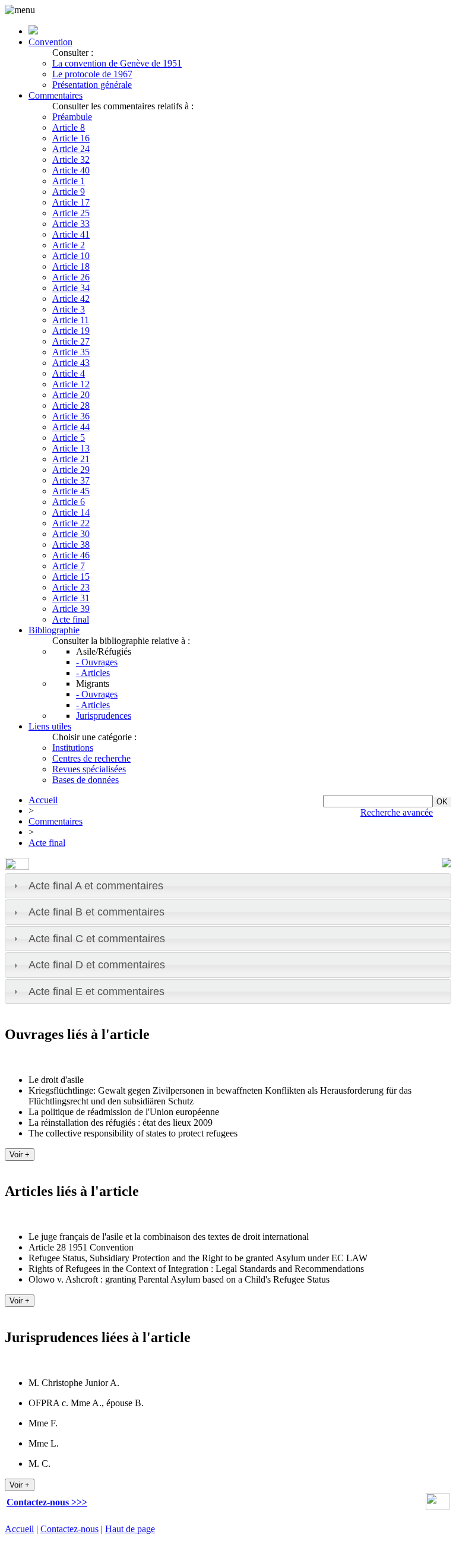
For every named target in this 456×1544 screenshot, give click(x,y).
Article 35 (71, 352)
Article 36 (71, 416)
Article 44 (71, 427)
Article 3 (68, 309)
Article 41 (71, 234)
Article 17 (71, 202)
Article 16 (71, 138)
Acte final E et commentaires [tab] (96, 991)
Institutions (72, 748)
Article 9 (68, 192)
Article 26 (71, 277)
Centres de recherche (91, 758)
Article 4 (68, 373)
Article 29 (71, 470)
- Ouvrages (97, 662)
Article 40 (71, 170)
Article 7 (68, 566)
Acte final (70, 619)
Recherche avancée (396, 812)
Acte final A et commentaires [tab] (95, 886)
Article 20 (71, 395)
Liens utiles (49, 726)
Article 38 (71, 544)
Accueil (43, 800)
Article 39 (71, 609)
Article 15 (71, 576)
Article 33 (71, 224)
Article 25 (71, 213)
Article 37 (71, 480)
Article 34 (71, 288)
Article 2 (68, 245)
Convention (50, 42)
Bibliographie (54, 630)
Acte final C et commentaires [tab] (96, 939)
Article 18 (71, 266)
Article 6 (68, 502)
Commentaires (55, 95)
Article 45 (71, 491)
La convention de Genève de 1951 (117, 63)
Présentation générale (92, 85)
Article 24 (71, 149)
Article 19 (71, 331)
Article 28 (71, 405)
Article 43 (71, 363)
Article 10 (71, 256)
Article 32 (71, 159)
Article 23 (71, 587)
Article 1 (68, 181)
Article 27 (71, 341)
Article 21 (71, 459)
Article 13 (71, 448)
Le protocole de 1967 (92, 74)
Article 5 (68, 437)
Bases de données (85, 780)
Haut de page (130, 1529)
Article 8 (68, 127)
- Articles (93, 673)
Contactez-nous (69, 1529)
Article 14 (71, 512)
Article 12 (71, 384)
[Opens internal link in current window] (437, 1507)
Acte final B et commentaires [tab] (96, 912)
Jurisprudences (103, 716)
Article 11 (70, 320)
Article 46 (71, 555)
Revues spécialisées (89, 769)
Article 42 (71, 298)
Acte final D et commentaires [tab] (96, 965)
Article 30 (71, 534)
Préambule (72, 117)
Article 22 (71, 523)
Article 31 (71, 598)
